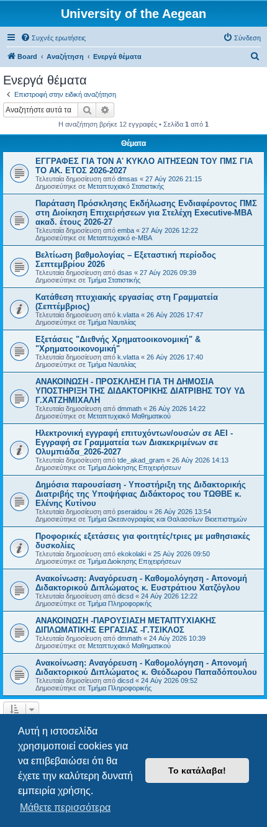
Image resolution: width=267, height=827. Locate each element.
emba (125, 230)
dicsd (125, 596)
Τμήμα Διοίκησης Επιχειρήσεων (134, 467)
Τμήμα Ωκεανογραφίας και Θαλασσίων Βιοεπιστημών (167, 519)
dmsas (127, 179)
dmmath (129, 408)
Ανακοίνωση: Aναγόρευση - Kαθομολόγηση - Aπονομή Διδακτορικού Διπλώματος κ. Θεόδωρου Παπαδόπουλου (146, 667)
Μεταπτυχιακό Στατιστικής (126, 186)
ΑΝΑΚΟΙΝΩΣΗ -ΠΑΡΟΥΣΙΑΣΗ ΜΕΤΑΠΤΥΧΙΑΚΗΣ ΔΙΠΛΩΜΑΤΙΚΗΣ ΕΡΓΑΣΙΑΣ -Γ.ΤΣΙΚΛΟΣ (125, 625)
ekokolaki (131, 554)
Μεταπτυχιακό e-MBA (120, 238)
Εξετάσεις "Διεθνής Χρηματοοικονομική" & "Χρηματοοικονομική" (118, 344)
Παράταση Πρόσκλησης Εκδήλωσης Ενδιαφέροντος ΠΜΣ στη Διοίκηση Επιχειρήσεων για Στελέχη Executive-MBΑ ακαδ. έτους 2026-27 (146, 213)
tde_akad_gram (141, 460)
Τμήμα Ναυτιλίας (112, 322)
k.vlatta (128, 315)
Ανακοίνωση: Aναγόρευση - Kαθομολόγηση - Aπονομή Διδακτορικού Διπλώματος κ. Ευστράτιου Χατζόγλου (141, 583)
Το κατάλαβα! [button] (197, 770)
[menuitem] (53, 37)
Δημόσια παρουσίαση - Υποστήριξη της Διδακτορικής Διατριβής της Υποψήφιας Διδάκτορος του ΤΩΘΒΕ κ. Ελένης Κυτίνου (140, 494)
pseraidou (132, 511)
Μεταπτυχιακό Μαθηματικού (129, 416)
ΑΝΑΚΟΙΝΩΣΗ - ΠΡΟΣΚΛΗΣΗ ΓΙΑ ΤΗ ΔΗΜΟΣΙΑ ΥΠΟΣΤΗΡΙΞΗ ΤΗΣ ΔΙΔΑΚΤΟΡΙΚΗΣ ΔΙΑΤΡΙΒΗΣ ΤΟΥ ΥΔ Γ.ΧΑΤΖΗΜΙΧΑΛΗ (140, 391)
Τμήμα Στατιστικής (114, 280)
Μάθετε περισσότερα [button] (65, 807)
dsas (124, 272)
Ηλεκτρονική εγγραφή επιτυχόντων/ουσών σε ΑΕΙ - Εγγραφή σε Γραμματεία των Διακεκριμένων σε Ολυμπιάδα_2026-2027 (134, 442)
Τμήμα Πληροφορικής (120, 603)
